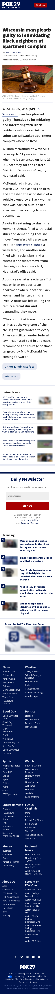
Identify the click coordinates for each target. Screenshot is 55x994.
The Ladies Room (34, 834)
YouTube (29, 793)
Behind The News (34, 820)
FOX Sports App (10, 794)
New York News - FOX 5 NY (33, 866)
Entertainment (12, 805)
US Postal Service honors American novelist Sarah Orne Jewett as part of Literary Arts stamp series (17, 401)
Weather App (31, 696)
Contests (6, 809)
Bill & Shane (31, 823)
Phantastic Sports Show (11, 767)
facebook (15, 957)
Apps (4, 885)
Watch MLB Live (33, 899)
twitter (21, 957)
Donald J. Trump (33, 723)
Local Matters (32, 796)
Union (5, 790)
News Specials (32, 782)
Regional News (31, 848)
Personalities (8, 904)
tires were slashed (28, 245)
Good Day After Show (10, 717)
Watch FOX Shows (7, 828)
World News (8, 697)
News (6, 667)
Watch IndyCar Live (32, 911)
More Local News (11, 689)
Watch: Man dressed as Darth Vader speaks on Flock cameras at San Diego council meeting (18, 457)
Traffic (5, 735)
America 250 (8, 671)
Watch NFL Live (33, 889)
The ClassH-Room (8, 818)
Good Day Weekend (7, 723)
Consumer (7, 854)
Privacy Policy (31, 520)
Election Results (33, 719)
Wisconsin (11, 376)
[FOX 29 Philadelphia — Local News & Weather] (11, 5)
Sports (6, 761)
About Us (8, 881)
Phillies (5, 783)
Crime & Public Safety (28, 55)
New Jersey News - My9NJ (33, 859)
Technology (8, 865)
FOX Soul (29, 789)
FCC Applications (10, 896)
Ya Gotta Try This (11, 742)
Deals (5, 858)
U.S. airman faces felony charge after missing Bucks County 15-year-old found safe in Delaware (18, 429)
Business (6, 850)
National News (9, 693)
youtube (33, 957)
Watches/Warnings (34, 692)
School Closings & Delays (33, 676)
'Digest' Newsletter (7, 730)
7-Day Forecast (32, 671)
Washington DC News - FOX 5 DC (33, 872)
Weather (31, 667)
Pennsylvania (8, 678)
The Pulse (30, 838)
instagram (27, 957)
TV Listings (7, 907)
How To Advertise (11, 900)
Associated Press (9, 55)
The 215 (29, 831)
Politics (30, 711)
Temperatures (32, 688)
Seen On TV (8, 746)
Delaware (7, 686)
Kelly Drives (31, 827)
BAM (27, 816)
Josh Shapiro (31, 726)
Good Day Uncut (10, 749)
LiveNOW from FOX (32, 777)
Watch (29, 761)
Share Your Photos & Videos (10, 834)
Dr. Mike (6, 753)
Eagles (5, 775)
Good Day (9, 711)
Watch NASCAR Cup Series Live (32, 905)
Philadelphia (8, 675)
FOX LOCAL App (33, 854)
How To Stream (33, 765)
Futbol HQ (7, 772)
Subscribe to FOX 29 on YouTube (24, 624)
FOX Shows (8, 812)
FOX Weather (31, 681)
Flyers (5, 779)
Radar (28, 685)
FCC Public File (9, 893)
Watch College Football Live (32, 894)
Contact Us (7, 889)
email (39, 957)
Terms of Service (29, 523)
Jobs (4, 911)
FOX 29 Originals (31, 806)
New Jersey (8, 682)
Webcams (30, 785)
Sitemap (6, 915)
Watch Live (40, 5)
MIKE (27, 812)
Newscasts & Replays (31, 771)
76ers (5, 786)
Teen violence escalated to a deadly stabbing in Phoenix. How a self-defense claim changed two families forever (18, 416)
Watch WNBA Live (31, 936)
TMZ (4, 822)
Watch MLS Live (33, 941)
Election (29, 715)
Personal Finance (10, 861)
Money (7, 846)
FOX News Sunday (7, 702)
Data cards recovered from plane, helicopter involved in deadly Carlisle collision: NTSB (18, 443)
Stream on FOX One (32, 883)
